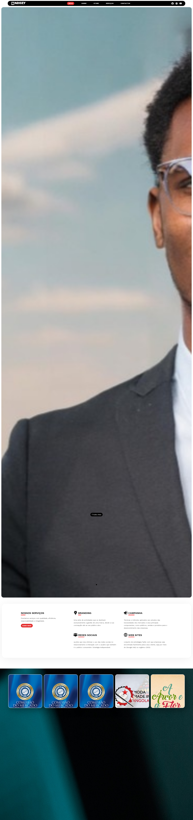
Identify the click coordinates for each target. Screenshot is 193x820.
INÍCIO (70, 3)
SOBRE (83, 3)
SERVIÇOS (109, 3)
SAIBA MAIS (26, 626)
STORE (96, 3)
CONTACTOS (125, 3)
